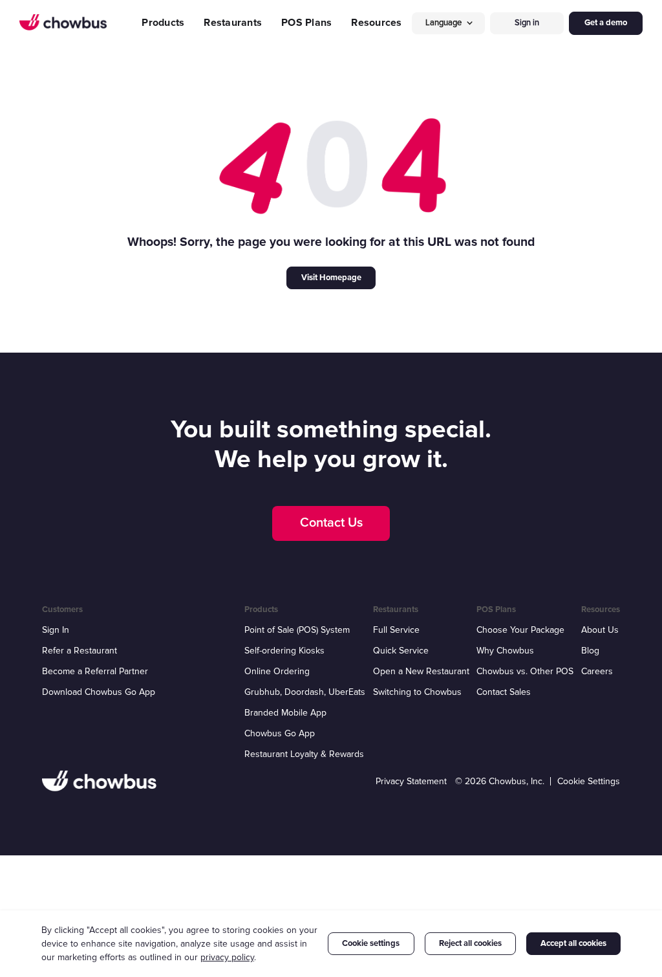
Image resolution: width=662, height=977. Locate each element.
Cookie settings (371, 943)
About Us (600, 629)
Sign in (527, 22)
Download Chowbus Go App (98, 691)
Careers (597, 671)
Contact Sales (503, 691)
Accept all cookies (573, 943)
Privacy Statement (411, 781)
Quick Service (401, 650)
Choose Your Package (520, 629)
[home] (63, 22)
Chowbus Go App (279, 733)
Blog (590, 650)
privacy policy (227, 957)
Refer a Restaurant (79, 650)
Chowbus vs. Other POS (524, 671)
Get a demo (605, 22)
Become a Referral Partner (95, 671)
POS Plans (306, 22)
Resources (376, 22)
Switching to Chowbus (417, 691)
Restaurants (233, 22)
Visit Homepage (331, 277)
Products (163, 22)
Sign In (55, 629)
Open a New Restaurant (421, 671)
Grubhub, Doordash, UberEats (304, 691)
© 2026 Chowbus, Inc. (499, 781)
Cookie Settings (588, 781)
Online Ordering (277, 671)
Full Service (396, 629)
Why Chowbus (505, 650)
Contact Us (331, 523)
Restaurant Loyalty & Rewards (304, 754)
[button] (449, 23)
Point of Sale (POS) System (297, 629)
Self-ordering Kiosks (284, 650)
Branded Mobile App (285, 712)
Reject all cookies (470, 943)
